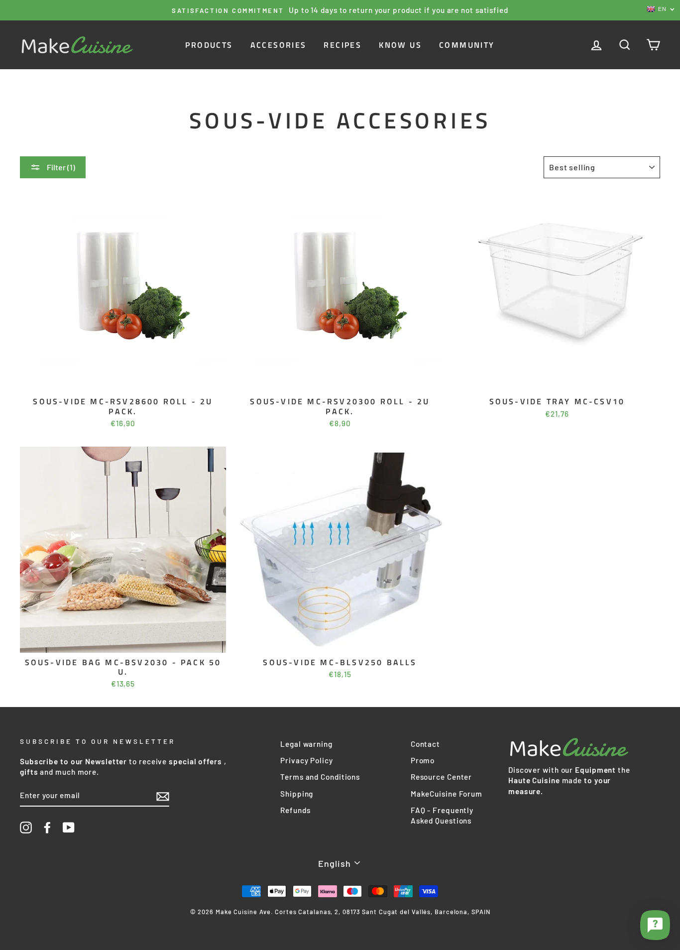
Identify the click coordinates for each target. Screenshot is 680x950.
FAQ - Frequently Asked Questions (442, 815)
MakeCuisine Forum (446, 793)
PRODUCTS (208, 45)
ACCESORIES (278, 45)
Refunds (295, 810)
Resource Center (441, 776)
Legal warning (306, 743)
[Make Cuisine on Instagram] (26, 827)
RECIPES (342, 45)
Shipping (296, 793)
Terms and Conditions (320, 776)
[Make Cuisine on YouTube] (69, 827)
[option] (340, 10)
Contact (425, 743)
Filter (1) (60, 167)
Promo (423, 760)
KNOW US (400, 45)
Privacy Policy (306, 760)
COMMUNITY (467, 45)
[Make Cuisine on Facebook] (47, 827)
